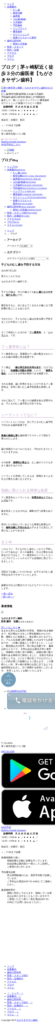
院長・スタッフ (15, 47)
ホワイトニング (21, 34)
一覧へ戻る (7, 593)
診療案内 (11, 7)
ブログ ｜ (13, 1011)
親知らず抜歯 (20, 43)
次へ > (11, 597)
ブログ (10, 56)
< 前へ (4, 597)
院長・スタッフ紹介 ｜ (20, 1002)
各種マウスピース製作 (24, 37)
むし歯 (16, 10)
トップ (10, 3)
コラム (10, 59)
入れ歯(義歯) (19, 19)
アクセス (11, 53)
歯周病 (16, 16)
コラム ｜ (13, 1014)
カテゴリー (13, 258)
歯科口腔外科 (14, 40)
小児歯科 (17, 22)
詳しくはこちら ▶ (11, 627)
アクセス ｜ (14, 1008)
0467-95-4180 (7, 751)
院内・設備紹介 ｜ (17, 1005)
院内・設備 (13, 50)
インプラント (20, 28)
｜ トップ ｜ (15, 993)
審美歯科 (17, 31)
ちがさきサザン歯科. (27, 1020)
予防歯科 (17, 25)
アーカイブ (13, 246)
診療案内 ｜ (14, 996)
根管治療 (17, 13)
